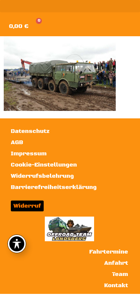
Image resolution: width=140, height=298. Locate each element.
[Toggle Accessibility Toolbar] (17, 244)
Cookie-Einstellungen (44, 164)
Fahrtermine (108, 251)
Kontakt (116, 285)
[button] (70, 6)
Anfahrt (116, 263)
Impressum (29, 153)
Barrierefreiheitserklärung (54, 187)
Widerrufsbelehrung (42, 176)
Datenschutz (30, 131)
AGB (17, 142)
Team (120, 274)
